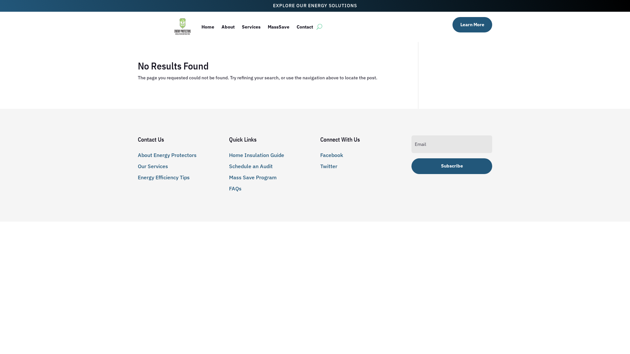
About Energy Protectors (167, 155)
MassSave (278, 27)
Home (207, 27)
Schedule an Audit (251, 166)
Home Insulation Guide (256, 155)
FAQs (235, 188)
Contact (305, 27)
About (228, 27)
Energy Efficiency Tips (164, 177)
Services (251, 27)
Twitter (328, 166)
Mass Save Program (253, 177)
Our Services (153, 166)
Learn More (472, 25)
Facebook (331, 155)
